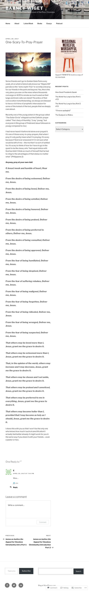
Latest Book (28, 23)
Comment (42, 522)
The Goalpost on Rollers (64, 115)
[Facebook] (7, 585)
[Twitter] (14, 585)
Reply (15, 487)
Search (78, 571)
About (16, 23)
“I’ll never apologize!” (63, 110)
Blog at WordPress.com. (47, 585)
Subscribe (26, 571)
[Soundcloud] (21, 585)
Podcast (59, 23)
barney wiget (24, 8)
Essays (49, 23)
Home (8, 23)
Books (39, 23)
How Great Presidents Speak (66, 92)
